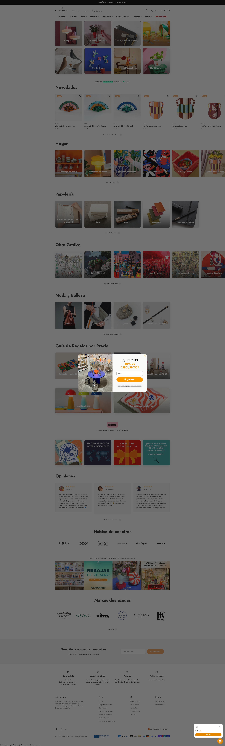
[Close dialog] (145, 355)
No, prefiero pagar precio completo (130, 386)
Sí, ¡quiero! (129, 380)
